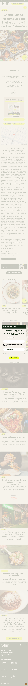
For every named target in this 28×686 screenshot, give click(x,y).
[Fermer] (24, 327)
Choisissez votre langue (9, 337)
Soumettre (14, 358)
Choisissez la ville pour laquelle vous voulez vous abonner (12, 345)
